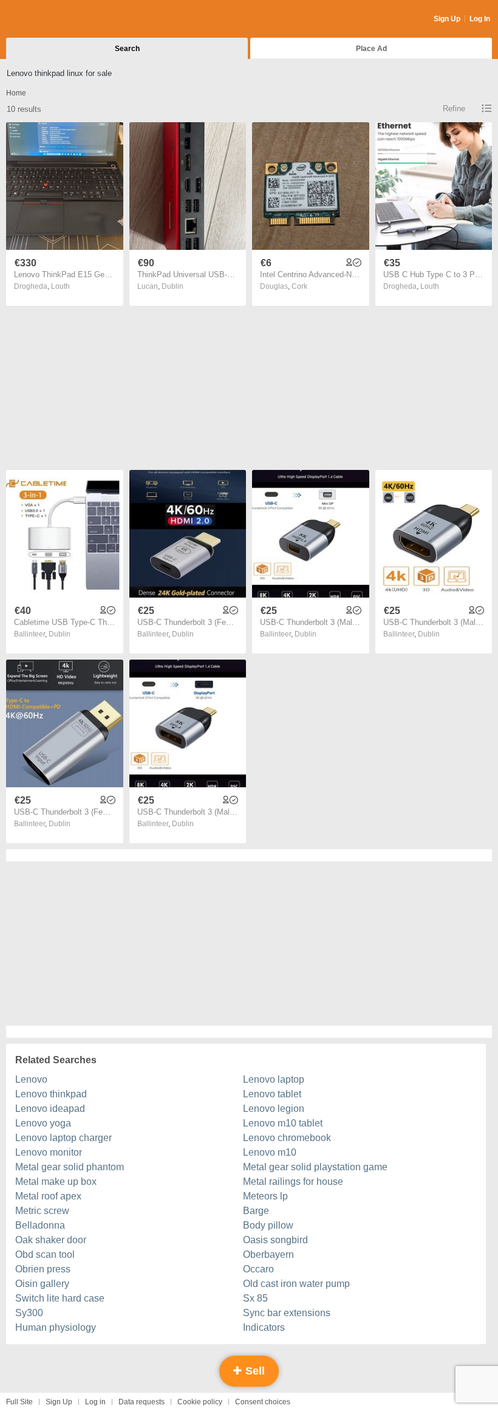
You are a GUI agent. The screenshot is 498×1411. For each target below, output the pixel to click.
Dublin (172, 286)
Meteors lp (265, 1196)
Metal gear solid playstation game (315, 1167)
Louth (60, 286)
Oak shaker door (50, 1240)
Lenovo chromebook (287, 1138)
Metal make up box (56, 1181)
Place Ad (371, 48)
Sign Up (447, 19)
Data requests (141, 1402)
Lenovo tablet (272, 1094)
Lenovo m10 (269, 1152)
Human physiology (55, 1327)
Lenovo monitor (48, 1152)
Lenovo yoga (43, 1123)
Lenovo (31, 1079)
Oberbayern (268, 1254)
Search (127, 48)
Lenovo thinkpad (51, 1094)
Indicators (264, 1327)
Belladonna (40, 1225)
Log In (479, 19)
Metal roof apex (48, 1196)
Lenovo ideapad (50, 1108)
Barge (256, 1211)
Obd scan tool (45, 1254)
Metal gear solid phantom (69, 1167)
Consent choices (262, 1402)
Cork (299, 286)
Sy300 (29, 1313)
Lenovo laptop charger (63, 1138)
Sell (253, 1371)
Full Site (19, 1402)
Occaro (258, 1269)
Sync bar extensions (286, 1313)
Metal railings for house (293, 1181)
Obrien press (42, 1269)
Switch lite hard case (59, 1298)
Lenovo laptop (273, 1079)
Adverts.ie (53, 19)
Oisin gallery (42, 1283)
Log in (95, 1402)
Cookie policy (199, 1402)
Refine (454, 108)
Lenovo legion (273, 1108)
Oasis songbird (275, 1240)
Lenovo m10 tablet (282, 1123)
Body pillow (268, 1225)
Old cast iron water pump (296, 1283)
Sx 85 (255, 1298)
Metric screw (42, 1211)
